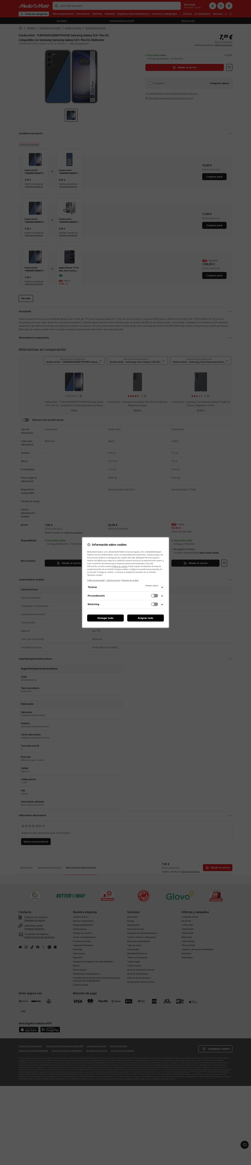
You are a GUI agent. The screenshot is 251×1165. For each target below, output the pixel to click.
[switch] (154, 595)
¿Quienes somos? (113, 580)
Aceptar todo (145, 618)
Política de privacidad (95, 580)
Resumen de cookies (130, 580)
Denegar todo (105, 618)
